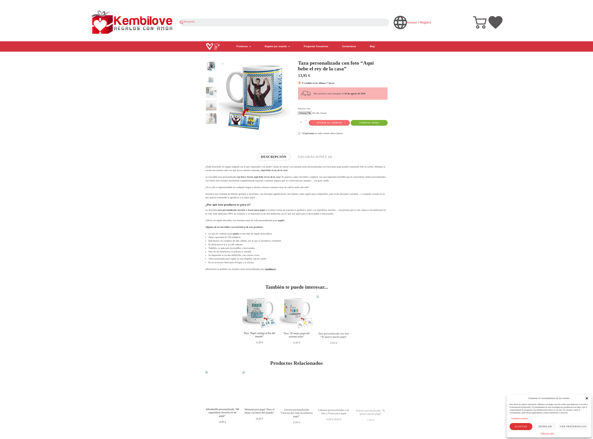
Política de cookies (547, 433)
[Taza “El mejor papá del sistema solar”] (296, 312)
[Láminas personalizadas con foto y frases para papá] (334, 388)
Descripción (273, 157)
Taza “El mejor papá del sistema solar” (297, 335)
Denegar (545, 426)
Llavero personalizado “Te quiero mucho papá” (370, 411)
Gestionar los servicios (519, 418)
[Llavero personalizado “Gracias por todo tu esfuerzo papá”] (296, 388)
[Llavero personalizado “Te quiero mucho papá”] (371, 388)
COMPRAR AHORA (369, 123)
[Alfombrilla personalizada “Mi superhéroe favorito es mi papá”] (222, 388)
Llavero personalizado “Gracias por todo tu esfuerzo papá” (296, 412)
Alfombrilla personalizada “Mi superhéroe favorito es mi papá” (222, 412)
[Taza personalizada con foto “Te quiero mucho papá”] (334, 312)
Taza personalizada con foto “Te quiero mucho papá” (333, 335)
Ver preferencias (573, 426)
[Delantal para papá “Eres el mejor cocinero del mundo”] (259, 388)
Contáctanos (349, 46)
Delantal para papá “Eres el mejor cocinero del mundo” (259, 411)
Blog (372, 46)
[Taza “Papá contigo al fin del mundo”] (259, 312)
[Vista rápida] (262, 325)
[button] (586, 398)
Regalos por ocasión (276, 46)
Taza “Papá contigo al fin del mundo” (259, 335)
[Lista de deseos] (222, 64)
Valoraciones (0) (315, 157)
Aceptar (521, 426)
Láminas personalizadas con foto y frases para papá (333, 411)
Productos (242, 46)
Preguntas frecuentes (316, 46)
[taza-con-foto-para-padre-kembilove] (211, 65)
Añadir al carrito (329, 123)
